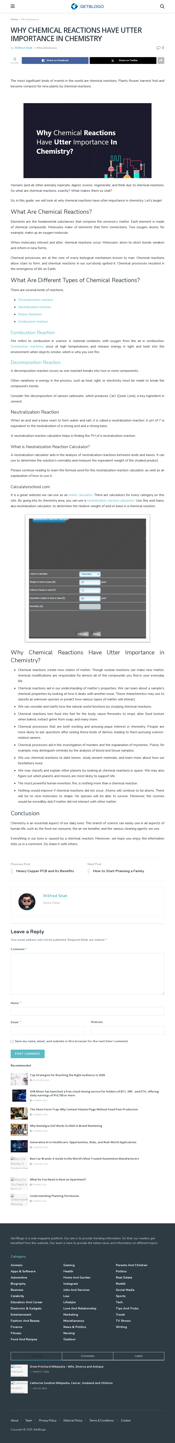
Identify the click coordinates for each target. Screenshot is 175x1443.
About (14, 1421)
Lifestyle (69, 1302)
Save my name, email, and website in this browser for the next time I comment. (71, 1041)
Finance (16, 1327)
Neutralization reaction (34, 307)
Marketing (70, 1315)
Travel (120, 1315)
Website (97, 1022)
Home (14, 19)
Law (66, 1296)
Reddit (120, 1284)
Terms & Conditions (101, 1421)
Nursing (69, 1333)
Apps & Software (23, 1271)
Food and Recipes (24, 1339)
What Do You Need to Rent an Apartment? (58, 1179)
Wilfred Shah (23, 48)
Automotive (19, 1278)
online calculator (80, 495)
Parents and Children (131, 1265)
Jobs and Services (76, 1290)
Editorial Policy (73, 1421)
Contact (126, 1421)
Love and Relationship (79, 1308)
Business (17, 1290)
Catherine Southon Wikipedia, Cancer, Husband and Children (71, 1383)
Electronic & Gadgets (26, 1308)
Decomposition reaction (35, 299)
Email (16, 1022)
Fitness (16, 1333)
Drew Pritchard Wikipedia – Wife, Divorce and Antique (67, 1366)
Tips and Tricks (127, 1308)
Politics (121, 1271)
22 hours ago (41, 1080)
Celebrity (17, 1296)
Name (16, 1003)
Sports (120, 1296)
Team (28, 1421)
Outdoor (69, 1339)
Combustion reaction (33, 321)
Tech (119, 1302)
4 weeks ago (40, 1114)
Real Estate (124, 1278)
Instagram (70, 1284)
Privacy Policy (48, 1421)
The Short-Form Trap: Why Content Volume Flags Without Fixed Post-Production (84, 1109)
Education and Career (26, 1302)
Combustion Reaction (33, 332)
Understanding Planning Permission (54, 1196)
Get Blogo (40, 1429)
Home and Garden (76, 1278)
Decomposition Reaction (36, 362)
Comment (19, 949)
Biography (18, 1284)
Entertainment (21, 1315)
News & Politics (74, 1327)
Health (68, 1271)
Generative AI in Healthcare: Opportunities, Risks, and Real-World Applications (83, 1142)
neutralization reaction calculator (110, 500)
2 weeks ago (40, 1100)
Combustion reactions (27, 346)
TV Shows (123, 1321)
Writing (121, 1327)
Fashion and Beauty (25, 1321)
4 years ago (39, 1201)
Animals (16, 1265)
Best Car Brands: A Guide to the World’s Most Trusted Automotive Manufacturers (84, 1158)
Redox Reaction (30, 314)
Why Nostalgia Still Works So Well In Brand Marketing (66, 1126)
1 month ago (40, 1147)
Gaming (69, 1265)
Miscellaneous (30, 19)
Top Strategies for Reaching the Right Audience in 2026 (67, 1075)
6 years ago (39, 1184)
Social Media (125, 1290)
